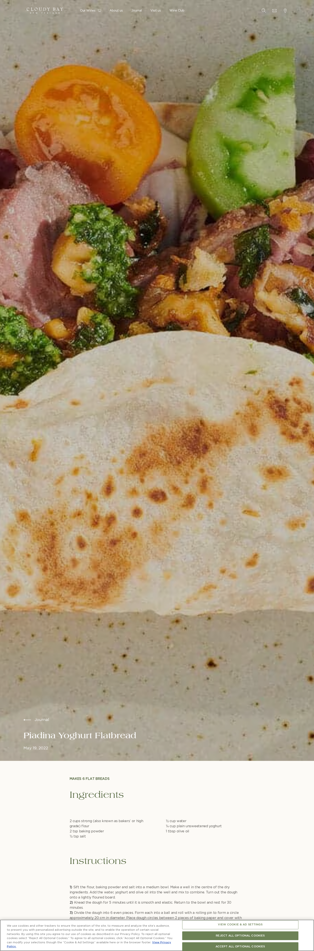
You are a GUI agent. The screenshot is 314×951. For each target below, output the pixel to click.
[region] (157, 935)
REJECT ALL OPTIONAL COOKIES (240, 935)
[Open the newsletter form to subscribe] (274, 11)
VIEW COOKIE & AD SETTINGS (240, 924)
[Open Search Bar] (264, 11)
